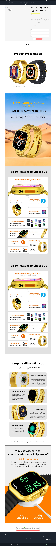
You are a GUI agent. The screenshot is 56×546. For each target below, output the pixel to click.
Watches (17, 2)
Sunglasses (33, 2)
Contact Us (26, 538)
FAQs (30, 538)
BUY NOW (20, 530)
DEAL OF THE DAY (12, 2)
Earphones (28, 2)
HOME (7, 2)
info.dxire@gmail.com (14, 0)
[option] (16, 7)
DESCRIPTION (28, 44)
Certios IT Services (20, 544)
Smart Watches (22, 2)
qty (31, 38)
